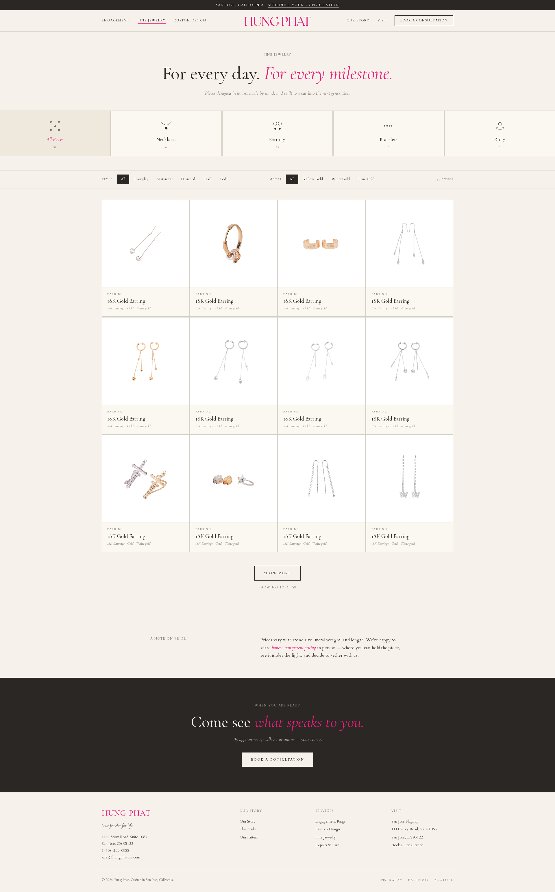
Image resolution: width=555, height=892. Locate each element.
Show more (277, 573)
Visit (383, 21)
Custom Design (190, 21)
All (123, 179)
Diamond (188, 179)
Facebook (418, 880)
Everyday (141, 179)
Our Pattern (249, 837)
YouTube (443, 880)
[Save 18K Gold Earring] (181, 208)
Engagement (116, 21)
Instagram (391, 880)
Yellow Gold (313, 179)
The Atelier (249, 829)
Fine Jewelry (152, 21)
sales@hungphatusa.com (121, 857)
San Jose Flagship (405, 821)
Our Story (358, 21)
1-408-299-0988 (115, 850)
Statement (165, 179)
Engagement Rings (330, 821)
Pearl (208, 179)
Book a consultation (277, 759)
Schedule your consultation (303, 5)
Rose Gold (366, 179)
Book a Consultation (424, 21)
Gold (224, 179)
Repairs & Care (327, 845)
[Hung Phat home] (277, 20)
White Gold (341, 179)
